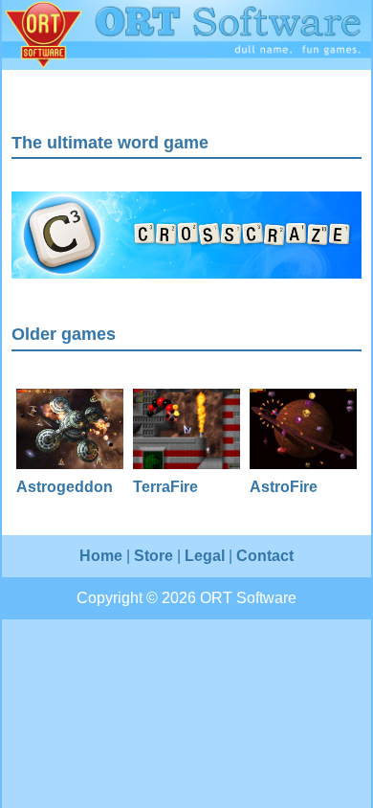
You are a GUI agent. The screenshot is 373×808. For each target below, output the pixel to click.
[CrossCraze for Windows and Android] (186, 273)
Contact (265, 556)
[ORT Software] (186, 35)
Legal (205, 556)
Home (100, 556)
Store (153, 556)
